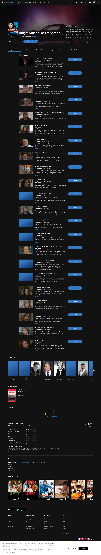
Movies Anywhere (48, 526)
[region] (50, 548)
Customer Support (67, 523)
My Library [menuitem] (46, 2)
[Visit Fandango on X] (85, 539)
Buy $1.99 (75, 59)
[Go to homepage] (7, 2)
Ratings (51, 50)
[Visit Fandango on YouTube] (82, 539)
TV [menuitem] (40, 2)
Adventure (26, 462)
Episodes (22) (14, 50)
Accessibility (66, 533)
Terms (31, 543)
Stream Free (10, 526)
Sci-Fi (22, 462)
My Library (28, 519)
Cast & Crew (27, 50)
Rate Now (54, 416)
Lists (45, 519)
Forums (64, 526)
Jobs (64, 536)
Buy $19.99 (32, 41)
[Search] (99, 2)
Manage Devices (30, 526)
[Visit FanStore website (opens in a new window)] (90, 2)
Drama (17, 462)
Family (45, 521)
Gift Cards (46, 528)
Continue (83, 548)
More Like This (74, 50)
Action (13, 462)
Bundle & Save (39, 50)
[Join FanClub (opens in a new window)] (77, 2)
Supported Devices (67, 521)
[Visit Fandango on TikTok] (91, 539)
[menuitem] (86, 2)
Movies (9, 521)
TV (8, 523)
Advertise (65, 531)
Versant (14, 543)
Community (46, 416)
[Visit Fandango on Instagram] (88, 539)
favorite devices (83, 42)
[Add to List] (18, 400)
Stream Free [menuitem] (18, 2)
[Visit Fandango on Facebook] (79, 539)
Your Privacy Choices (71, 548)
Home (9, 519)
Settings (28, 523)
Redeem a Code (30, 528)
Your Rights (51, 545)
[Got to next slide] (93, 371)
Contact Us (65, 528)
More (36, 68)
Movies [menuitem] (35, 2)
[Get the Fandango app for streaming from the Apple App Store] (12, 509)
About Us (65, 519)
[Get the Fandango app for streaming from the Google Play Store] (21, 509)
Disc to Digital (47, 523)
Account (28, 521)
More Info (62, 50)
